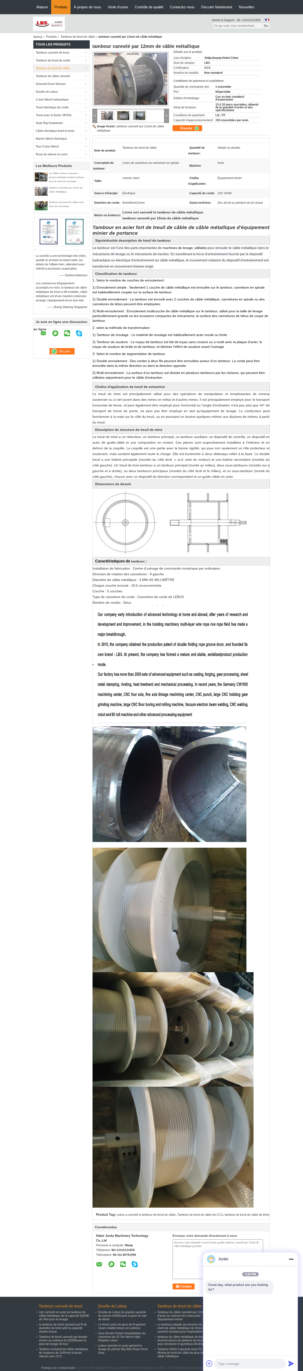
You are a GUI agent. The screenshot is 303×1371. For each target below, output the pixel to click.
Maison (42, 7)
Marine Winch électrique (51, 138)
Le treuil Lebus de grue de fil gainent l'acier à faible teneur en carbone (121, 1326)
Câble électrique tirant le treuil (55, 131)
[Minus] (291, 1259)
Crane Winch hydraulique (52, 99)
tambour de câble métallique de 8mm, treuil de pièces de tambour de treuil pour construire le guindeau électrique (181, 1340)
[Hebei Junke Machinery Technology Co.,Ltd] (49, 23)
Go (266, 26)
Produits (60, 7)
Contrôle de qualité (149, 7)
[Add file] (209, 1363)
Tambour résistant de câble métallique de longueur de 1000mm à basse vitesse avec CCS (63, 1353)
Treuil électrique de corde (52, 107)
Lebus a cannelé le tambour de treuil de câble (146, 1214)
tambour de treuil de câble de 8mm (247, 1214)
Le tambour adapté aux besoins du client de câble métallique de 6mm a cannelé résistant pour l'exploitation (180, 1328)
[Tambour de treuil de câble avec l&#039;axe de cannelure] (41, 205)
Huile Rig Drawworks (49, 123)
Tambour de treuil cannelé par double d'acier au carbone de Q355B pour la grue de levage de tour (63, 1340)
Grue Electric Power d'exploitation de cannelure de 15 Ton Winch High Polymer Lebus (122, 1337)
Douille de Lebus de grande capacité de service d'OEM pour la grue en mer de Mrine (122, 1316)
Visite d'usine (118, 7)
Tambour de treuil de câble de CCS (200, 1214)
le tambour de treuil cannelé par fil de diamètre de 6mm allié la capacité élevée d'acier (63, 1328)
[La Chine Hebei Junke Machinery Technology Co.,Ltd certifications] (49, 231)
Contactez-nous (182, 7)
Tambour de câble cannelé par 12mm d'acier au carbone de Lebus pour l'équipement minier (181, 1316)
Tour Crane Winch (47, 146)
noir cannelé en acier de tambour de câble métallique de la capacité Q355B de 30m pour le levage (64, 1316)
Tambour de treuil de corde (53, 60)
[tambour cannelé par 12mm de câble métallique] (41, 191)
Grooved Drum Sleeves (51, 84)
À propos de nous (87, 7)
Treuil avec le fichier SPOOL (54, 115)
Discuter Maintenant (216, 7)
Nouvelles (246, 7)
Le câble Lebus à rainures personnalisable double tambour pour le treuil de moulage (66, 177)
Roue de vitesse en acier (52, 154)
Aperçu (37, 36)
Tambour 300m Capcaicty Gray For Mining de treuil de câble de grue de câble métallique (180, 1353)
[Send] (291, 1363)
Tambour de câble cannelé (53, 76)
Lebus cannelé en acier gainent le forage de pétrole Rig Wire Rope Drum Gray (123, 1349)
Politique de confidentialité (58, 1368)
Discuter (186, 128)
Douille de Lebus (47, 91)
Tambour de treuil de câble (78, 36)
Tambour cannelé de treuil (52, 52)
